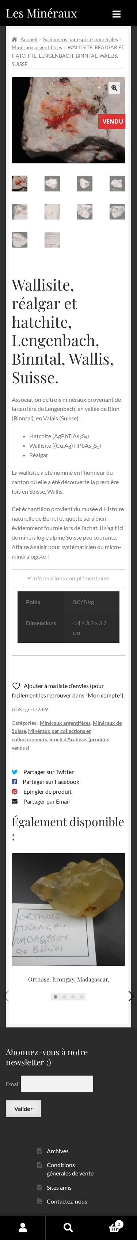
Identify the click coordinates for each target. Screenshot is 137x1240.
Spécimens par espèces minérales (80, 39)
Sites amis (59, 1187)
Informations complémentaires (70, 578)
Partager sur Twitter (48, 771)
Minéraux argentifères (37, 47)
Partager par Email (46, 801)
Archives (58, 1150)
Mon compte (23, 1227)
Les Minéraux (41, 12)
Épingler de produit (47, 791)
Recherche (68, 1227)
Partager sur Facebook (51, 781)
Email (13, 1083)
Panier (105, 1222)
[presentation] (8, 996)
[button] (114, 88)
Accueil (29, 39)
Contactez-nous (67, 1201)
